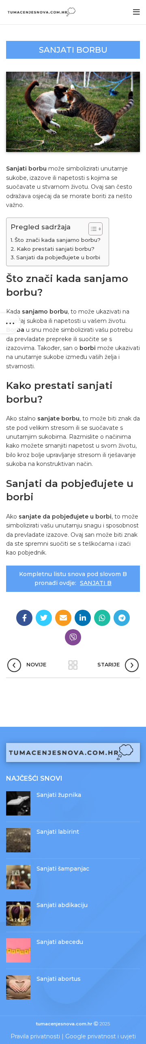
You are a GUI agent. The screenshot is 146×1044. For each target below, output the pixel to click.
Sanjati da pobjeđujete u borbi (58, 257)
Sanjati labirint (57, 831)
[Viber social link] (73, 637)
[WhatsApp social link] (102, 618)
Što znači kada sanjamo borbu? (58, 240)
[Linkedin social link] (83, 618)
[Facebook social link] (24, 618)
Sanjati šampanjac (62, 868)
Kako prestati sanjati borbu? (55, 249)
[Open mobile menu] (136, 12)
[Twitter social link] (44, 618)
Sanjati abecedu (59, 942)
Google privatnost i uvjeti (100, 1036)
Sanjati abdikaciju (62, 905)
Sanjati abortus (58, 978)
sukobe (16, 177)
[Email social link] (63, 618)
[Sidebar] (10, 323)
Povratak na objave (73, 665)
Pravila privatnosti (35, 1036)
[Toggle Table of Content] (91, 229)
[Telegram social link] (122, 618)
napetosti (67, 321)
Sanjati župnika (58, 794)
